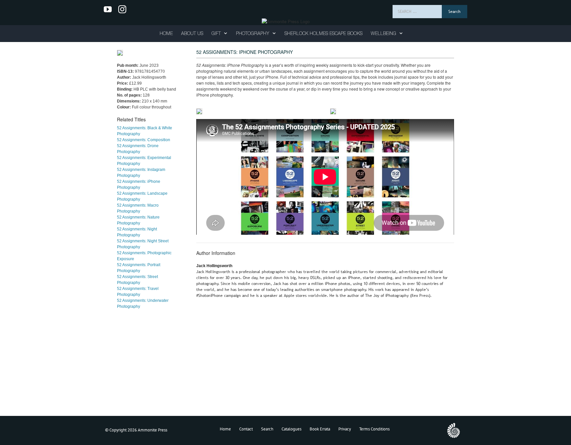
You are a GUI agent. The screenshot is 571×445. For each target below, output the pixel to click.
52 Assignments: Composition (143, 140)
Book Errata (320, 429)
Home (225, 429)
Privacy (344, 429)
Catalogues (291, 429)
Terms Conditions (374, 429)
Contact (246, 429)
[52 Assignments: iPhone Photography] (199, 111)
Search (267, 429)
